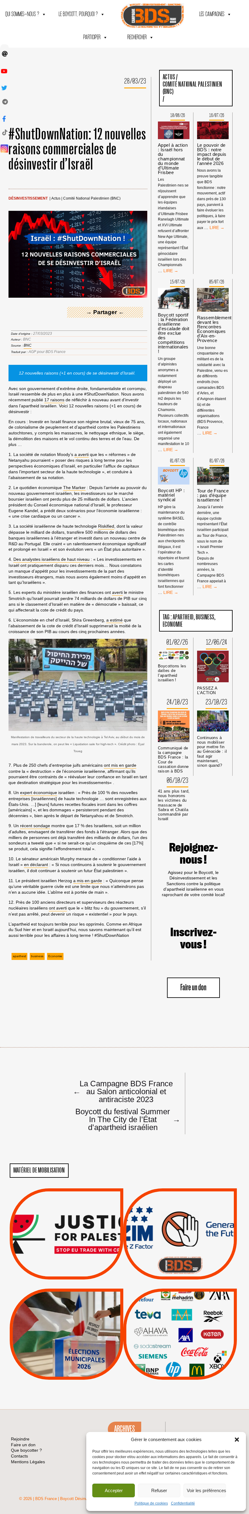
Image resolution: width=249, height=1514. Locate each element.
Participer (92, 37)
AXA (165, 1323)
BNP (179, 1323)
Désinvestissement (28, 198)
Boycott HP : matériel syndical (171, 495)
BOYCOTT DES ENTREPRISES (180, 1250)
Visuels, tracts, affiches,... (180, 1370)
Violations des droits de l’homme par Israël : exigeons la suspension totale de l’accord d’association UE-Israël (66, 1226)
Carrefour (173, 1330)
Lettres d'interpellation (180, 1266)
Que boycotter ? (180, 1297)
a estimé (114, 620)
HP (190, 1330)
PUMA (189, 1353)
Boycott (169, 1307)
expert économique (38, 792)
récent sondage (35, 825)
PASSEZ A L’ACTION (207, 690)
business (37, 956)
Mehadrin (171, 1353)
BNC (28, 345)
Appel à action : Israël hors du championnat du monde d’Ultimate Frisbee (173, 159)
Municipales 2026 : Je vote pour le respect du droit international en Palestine (66, 1317)
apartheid (19, 956)
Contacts (19, 1456)
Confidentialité (183, 1503)
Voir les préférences (206, 1490)
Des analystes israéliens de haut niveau (51, 559)
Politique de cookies (151, 1503)
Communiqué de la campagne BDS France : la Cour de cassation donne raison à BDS (173, 759)
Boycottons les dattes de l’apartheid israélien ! (172, 673)
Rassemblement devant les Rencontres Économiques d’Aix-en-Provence (214, 329)
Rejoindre (20, 1439)
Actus (55, 198)
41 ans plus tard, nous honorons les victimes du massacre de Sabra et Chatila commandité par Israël (174, 805)
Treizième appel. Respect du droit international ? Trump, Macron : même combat (180, 1216)
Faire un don (193, 988)
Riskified (106, 526)
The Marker (74, 487)
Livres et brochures (179, 1346)
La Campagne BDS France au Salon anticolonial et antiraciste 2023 (123, 1091)
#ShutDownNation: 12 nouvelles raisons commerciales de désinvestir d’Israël (77, 149)
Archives (124, 1429)
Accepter (114, 1490)
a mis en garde (87, 880)
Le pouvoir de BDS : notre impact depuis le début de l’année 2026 (212, 154)
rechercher (137, 37)
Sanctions (75, 1264)
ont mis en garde (120, 765)
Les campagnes (211, 14)
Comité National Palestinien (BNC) (92, 198)
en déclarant (36, 864)
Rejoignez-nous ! (193, 854)
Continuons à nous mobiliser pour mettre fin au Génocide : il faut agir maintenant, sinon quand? (212, 751)
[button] (237, 1440)
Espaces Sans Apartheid (66, 1350)
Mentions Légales (28, 1461)
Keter (179, 1338)
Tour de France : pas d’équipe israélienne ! (213, 495)
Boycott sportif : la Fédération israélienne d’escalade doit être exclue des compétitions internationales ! (173, 333)
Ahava (188, 1315)
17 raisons (54, 399)
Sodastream (179, 1361)
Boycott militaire (180, 1259)
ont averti (58, 908)
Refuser (159, 1490)
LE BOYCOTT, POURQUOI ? (78, 14)
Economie (55, 956)
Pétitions (75, 1272)
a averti (81, 454)
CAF (192, 1323)
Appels (54, 1264)
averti (117, 592)
